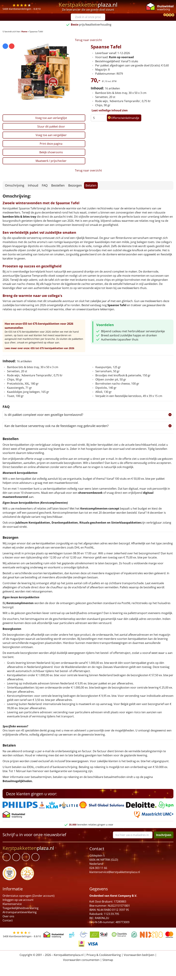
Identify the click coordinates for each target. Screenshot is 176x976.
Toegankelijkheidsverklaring (20, 908)
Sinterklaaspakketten (126, 522)
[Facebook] (6, 857)
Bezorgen (75, 185)
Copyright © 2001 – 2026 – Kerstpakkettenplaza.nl (52, 955)
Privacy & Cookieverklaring (103, 955)
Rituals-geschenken (92, 522)
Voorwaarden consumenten (81, 960)
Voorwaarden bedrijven (139, 955)
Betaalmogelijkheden (17, 781)
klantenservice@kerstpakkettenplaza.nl (114, 872)
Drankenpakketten (65, 522)
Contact (8, 920)
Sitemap (107, 960)
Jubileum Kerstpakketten (32, 522)
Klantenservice (12, 904)
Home (24, 31)
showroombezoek (90, 493)
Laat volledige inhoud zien (110, 110)
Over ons (8, 916)
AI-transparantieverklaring (20, 912)
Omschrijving (14, 185)
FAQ (45, 185)
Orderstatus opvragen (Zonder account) (28, 896)
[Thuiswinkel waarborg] (159, 6)
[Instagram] (35, 857)
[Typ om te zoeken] (103, 17)
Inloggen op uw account (18, 900)
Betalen (90, 185)
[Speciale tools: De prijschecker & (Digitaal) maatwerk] (164, 15)
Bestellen (58, 185)
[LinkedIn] (16, 857)
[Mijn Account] (161, 15)
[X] (26, 857)
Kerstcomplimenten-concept (99, 508)
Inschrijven (163, 835)
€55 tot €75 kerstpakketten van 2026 (52, 348)
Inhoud (33, 185)
